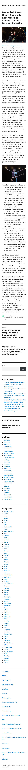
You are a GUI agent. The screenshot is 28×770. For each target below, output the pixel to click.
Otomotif (6, 601)
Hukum (6, 566)
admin (6, 316)
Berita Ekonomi (8, 531)
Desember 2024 (8, 475)
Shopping (7, 629)
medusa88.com (7, 733)
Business (6, 535)
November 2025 (9, 453)
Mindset (6, 590)
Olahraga (6, 599)
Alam (5, 516)
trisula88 (5, 759)
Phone (6, 608)
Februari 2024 (8, 497)
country (6, 540)
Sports (6, 636)
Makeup (6, 588)
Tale (5, 638)
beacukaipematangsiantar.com (11, 46)
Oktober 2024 (8, 479)
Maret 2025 (7, 468)
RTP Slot (4, 676)
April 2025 (7, 466)
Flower (6, 551)
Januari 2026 (8, 449)
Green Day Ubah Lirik (12, 317)
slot (3, 719)
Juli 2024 (6, 486)
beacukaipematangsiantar (14, 5)
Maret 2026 (7, 444)
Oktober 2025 (8, 455)
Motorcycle (7, 597)
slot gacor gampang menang (11, 715)
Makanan (7, 586)
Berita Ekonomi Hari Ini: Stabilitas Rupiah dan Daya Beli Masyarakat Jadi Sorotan (14, 395)
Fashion (6, 544)
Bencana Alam (8, 527)
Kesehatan (7, 577)
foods (5, 553)
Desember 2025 (8, 451)
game (5, 557)
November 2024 (9, 477)
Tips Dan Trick (8, 643)
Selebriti (6, 625)
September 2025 (9, 457)
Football (6, 555)
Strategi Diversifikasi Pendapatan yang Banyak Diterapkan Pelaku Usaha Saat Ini (14, 385)
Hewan (6, 559)
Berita (17, 316)
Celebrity (6, 538)
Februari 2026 (8, 446)
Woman (6, 658)
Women (6, 660)
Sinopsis (6, 632)
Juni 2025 (7, 462)
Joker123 (4, 693)
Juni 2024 (7, 488)
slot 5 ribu (5, 744)
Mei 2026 (7, 442)
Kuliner (6, 581)
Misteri (6, 592)
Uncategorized (8, 651)
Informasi (7, 573)
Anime (6, 520)
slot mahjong (6, 711)
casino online (6, 706)
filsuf (5, 549)
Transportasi (8, 647)
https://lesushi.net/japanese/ (11, 724)
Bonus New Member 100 (9, 702)
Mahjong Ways (6, 698)
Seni (5, 627)
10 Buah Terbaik (9, 511)
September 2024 (9, 481)
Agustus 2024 (8, 484)
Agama (6, 514)
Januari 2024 (8, 499)
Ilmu (5, 568)
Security (6, 621)
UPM (5, 654)
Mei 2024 (6, 490)
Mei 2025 (6, 464)
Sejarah (6, 623)
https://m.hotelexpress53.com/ (12, 728)
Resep (5, 619)
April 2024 (7, 492)
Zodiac (6, 662)
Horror (6, 564)
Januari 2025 (8, 473)
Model (6, 594)
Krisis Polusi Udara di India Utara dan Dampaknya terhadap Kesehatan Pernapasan (14, 409)
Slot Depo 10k (6, 680)
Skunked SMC (8, 634)
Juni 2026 (7, 440)
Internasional (8, 575)
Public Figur (7, 612)
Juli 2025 (6, 460)
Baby (5, 524)
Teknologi (7, 640)
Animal (6, 518)
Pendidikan (7, 603)
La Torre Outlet (8, 584)
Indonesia (7, 570)
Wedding (6, 656)
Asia (5, 522)
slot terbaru (5, 748)
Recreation (7, 616)
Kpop (5, 579)
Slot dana (5, 689)
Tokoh (6, 645)
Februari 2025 (8, 471)
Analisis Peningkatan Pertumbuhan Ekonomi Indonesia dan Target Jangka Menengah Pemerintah (15, 402)
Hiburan (6, 562)
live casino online (7, 684)
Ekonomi (6, 542)
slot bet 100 (5, 671)
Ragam (6, 614)
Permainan (7, 605)
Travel (6, 649)
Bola (5, 533)
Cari (3, 366)
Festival (6, 546)
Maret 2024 (7, 495)
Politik (6, 610)
